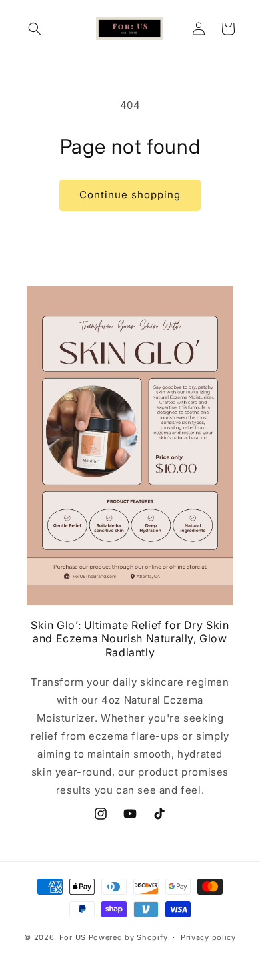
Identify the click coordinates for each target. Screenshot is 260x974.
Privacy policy (208, 937)
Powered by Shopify (128, 937)
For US (72, 937)
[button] (34, 28)
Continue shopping (130, 194)
